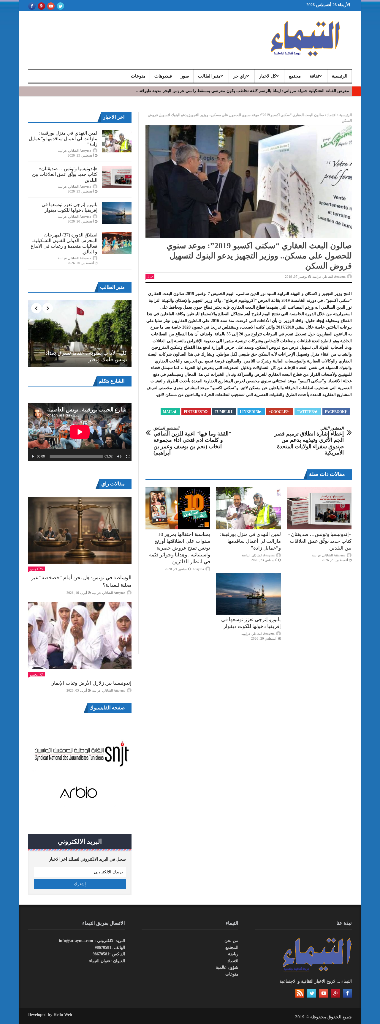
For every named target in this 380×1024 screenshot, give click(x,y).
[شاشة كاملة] (128, 456)
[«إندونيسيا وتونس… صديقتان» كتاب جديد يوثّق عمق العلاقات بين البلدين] (319, 508)
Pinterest (194, 412)
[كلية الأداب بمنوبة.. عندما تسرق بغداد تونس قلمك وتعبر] (80, 333)
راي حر (239, 76)
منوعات (138, 76)
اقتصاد (331, 115)
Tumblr (222, 412)
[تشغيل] (33, 456)
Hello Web (62, 1014)
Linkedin (249, 412)
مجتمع (295, 76)
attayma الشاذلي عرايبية (329, 276)
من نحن (231, 940)
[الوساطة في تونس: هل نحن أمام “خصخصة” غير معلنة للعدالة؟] (80, 530)
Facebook (335, 412)
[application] (80, 432)
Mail (168, 412)
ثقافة (314, 76)
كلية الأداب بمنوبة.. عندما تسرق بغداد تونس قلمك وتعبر (86, 356)
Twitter (305, 412)
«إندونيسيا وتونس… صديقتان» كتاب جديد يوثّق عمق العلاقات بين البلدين (320, 541)
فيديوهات (163, 76)
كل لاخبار (267, 76)
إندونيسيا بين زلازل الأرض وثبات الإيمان (91, 683)
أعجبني (34, 569)
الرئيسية (339, 76)
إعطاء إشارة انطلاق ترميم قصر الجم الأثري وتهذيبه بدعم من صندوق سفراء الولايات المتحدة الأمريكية (309, 441)
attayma (198, 569)
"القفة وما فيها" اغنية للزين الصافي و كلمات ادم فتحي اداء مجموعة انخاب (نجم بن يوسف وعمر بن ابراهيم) (192, 441)
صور (185, 76)
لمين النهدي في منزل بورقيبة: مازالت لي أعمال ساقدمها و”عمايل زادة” (250, 541)
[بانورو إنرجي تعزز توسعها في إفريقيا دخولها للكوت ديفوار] (248, 594)
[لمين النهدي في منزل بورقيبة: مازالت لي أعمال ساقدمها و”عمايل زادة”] (248, 508)
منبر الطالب (209, 76)
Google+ (277, 412)
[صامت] (119, 456)
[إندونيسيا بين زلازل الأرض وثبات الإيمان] (80, 635)
